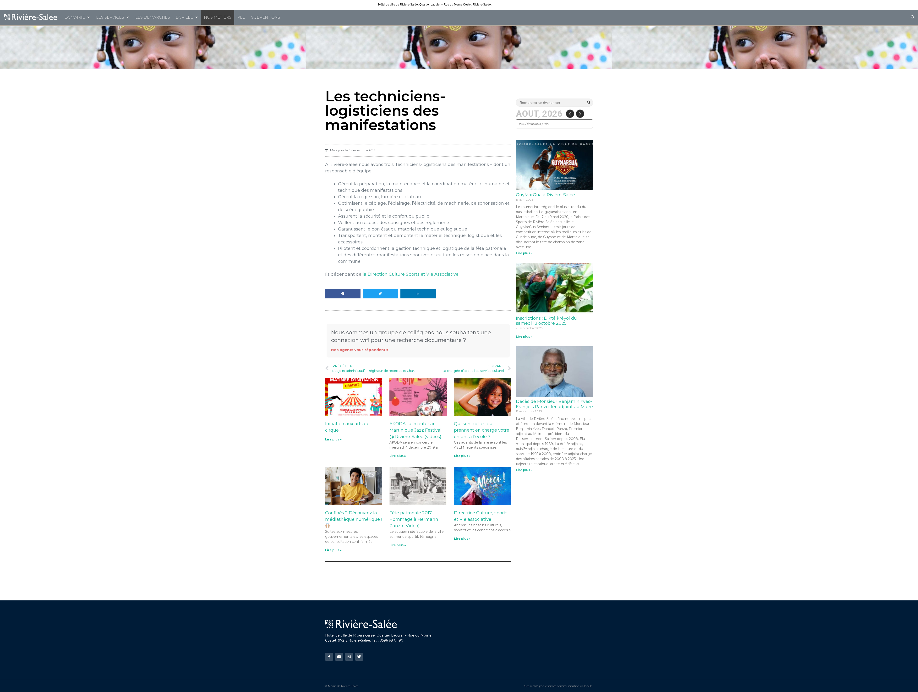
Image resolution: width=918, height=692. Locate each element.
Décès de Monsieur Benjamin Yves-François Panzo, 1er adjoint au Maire (554, 404)
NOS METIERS (217, 17)
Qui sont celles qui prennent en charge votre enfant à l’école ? (481, 430)
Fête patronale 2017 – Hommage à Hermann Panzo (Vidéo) (413, 519)
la (411, 274)
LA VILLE (184, 17)
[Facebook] (329, 657)
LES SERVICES (110, 17)
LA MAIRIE (75, 17)
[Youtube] (339, 657)
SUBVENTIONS (265, 17)
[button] (343, 293)
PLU (241, 17)
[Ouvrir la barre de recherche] (912, 17)
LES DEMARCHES (152, 17)
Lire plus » (333, 439)
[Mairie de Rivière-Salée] (31, 17)
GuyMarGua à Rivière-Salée (545, 195)
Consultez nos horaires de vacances (516, 4)
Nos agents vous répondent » (359, 349)
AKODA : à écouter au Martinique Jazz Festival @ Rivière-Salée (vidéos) (415, 430)
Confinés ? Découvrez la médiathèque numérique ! (353, 516)
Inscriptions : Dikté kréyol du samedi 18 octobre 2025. (546, 321)
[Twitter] (359, 657)
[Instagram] (349, 657)
